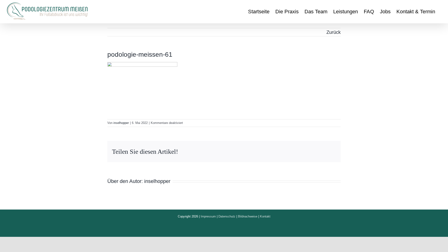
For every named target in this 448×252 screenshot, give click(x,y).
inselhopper (121, 123)
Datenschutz (226, 216)
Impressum (208, 216)
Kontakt (265, 216)
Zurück (333, 32)
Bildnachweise (247, 216)
